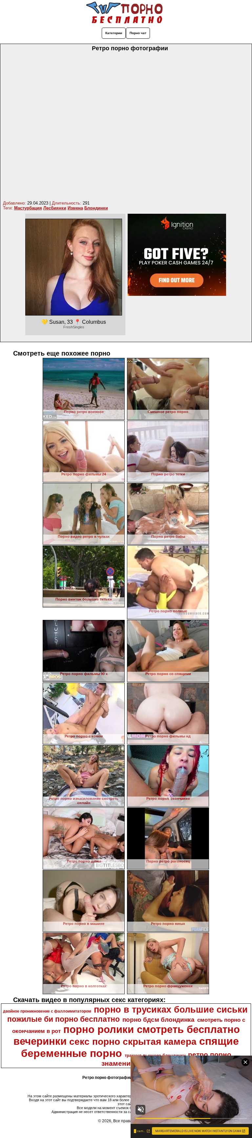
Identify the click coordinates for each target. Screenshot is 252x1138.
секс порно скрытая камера (133, 1042)
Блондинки (96, 208)
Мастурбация (28, 208)
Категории (113, 33)
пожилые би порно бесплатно (63, 1019)
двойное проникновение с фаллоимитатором (47, 1011)
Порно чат (138, 33)
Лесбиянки (54, 208)
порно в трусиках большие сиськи (171, 1010)
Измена (75, 208)
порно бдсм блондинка (158, 1019)
